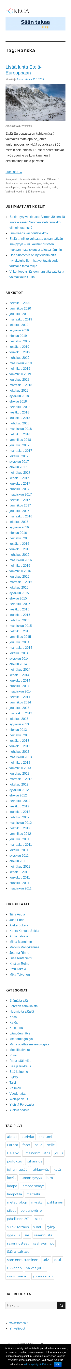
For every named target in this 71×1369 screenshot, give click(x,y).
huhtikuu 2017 (19, 489)
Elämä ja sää (18, 1000)
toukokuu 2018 (19, 418)
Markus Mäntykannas (24, 947)
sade (54, 187)
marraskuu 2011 (20, 844)
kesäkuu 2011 (19, 872)
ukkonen (14, 1268)
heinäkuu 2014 (19, 669)
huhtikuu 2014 (19, 686)
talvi (46, 1260)
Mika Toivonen (19, 974)
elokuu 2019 (18, 335)
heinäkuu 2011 (19, 866)
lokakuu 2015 (18, 587)
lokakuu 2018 (18, 390)
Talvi (43, 179)
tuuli (58, 1260)
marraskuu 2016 (20, 516)
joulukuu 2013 (19, 708)
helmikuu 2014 (19, 697)
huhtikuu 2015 (19, 620)
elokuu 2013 (18, 729)
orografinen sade (30, 187)
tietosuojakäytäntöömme (37, 1364)
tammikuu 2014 (20, 702)
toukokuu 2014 (19, 680)
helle (51, 1145)
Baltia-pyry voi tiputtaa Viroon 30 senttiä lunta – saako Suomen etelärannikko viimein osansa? (37, 222)
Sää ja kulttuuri (19, 1252)
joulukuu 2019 (19, 314)
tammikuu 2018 (20, 439)
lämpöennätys (33, 1186)
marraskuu (35, 1194)
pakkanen (55, 1202)
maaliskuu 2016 (20, 560)
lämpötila (14, 1194)
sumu (37, 1227)
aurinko (28, 1137)
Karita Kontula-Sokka (24, 930)
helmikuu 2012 (19, 828)
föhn (26, 1145)
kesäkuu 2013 (19, 740)
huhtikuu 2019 (19, 357)
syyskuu (13, 1235)
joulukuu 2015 (19, 576)
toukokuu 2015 (19, 614)
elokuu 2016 (18, 532)
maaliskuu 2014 (20, 691)
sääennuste (43, 1235)
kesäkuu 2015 (19, 609)
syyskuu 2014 (19, 658)
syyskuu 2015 (19, 593)
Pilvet (13, 1055)
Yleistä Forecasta (21, 1104)
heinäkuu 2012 (19, 801)
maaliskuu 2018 (20, 428)
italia (45, 183)
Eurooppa (35, 183)
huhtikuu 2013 (19, 751)
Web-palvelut (18, 1099)
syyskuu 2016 (19, 527)
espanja (24, 183)
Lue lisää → (14, 172)
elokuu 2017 (18, 467)
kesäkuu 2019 (19, 346)
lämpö (12, 1186)
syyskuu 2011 (19, 855)
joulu (58, 1153)
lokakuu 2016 (18, 521)
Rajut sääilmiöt (19, 1060)
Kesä (13, 1017)
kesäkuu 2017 (19, 478)
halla (38, 1145)
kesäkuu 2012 (19, 806)
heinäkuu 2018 (19, 407)
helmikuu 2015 (19, 631)
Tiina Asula (17, 914)
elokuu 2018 (18, 401)
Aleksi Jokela (18, 925)
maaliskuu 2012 (20, 822)
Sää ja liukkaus (20, 1066)
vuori (19, 191)
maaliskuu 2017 (20, 494)
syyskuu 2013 (19, 724)
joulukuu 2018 (19, 379)
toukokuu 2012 (19, 811)
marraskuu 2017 (20, 450)
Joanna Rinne (19, 952)
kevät (11, 1178)
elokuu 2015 (18, 598)
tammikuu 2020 (20, 308)
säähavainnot (43, 1243)
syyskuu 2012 (19, 790)
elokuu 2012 (18, 795)
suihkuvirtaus (18, 1227)
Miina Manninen (20, 941)
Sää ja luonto (18, 1071)
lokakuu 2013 (18, 718)
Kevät (13, 1022)
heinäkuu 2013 (19, 735)
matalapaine (12, 187)
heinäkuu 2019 (19, 341)
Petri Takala (17, 969)
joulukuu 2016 (19, 511)
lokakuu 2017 (18, 456)
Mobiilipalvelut (19, 1049)
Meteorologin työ (21, 1039)
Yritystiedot (17, 1328)
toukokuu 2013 (19, 746)
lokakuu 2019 (18, 325)
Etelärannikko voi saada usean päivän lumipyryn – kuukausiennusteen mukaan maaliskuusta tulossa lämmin (36, 244)
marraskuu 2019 (20, 319)
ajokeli (12, 1137)
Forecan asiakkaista (23, 1006)
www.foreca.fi (17, 1276)
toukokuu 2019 (19, 352)
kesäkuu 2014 (19, 675)
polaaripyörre (31, 1210)
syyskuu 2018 (19, 396)
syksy (51, 1227)
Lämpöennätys (19, 1033)
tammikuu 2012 (20, 833)
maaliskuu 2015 (20, 625)
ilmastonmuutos (37, 1153)
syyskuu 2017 (19, 461)
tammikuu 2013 (20, 768)
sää (27, 1235)
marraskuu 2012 (20, 779)
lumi (52, 183)
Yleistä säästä (19, 1110)
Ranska (45, 187)
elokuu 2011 (18, 861)
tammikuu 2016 (20, 571)
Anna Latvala (24, 79)
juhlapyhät (40, 1169)
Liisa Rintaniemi (20, 958)
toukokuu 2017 (19, 483)
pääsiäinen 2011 (19, 1219)
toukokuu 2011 (19, 877)
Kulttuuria (16, 1028)
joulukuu (14, 1161)
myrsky (37, 1202)
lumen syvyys (31, 1178)
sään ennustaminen (22, 1260)
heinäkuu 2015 (19, 604)
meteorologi (17, 1202)
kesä (57, 1169)
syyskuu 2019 (19, 330)
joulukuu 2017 (19, 445)
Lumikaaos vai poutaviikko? (28, 233)
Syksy (13, 1077)
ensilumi (45, 1137)
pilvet (11, 1210)
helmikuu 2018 (19, 434)
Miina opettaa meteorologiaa (29, 1044)
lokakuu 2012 (18, 784)
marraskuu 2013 (20, 713)
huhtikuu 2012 (19, 817)
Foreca (12, 1145)
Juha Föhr (16, 920)
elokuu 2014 (18, 664)
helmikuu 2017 (19, 500)
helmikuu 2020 (19, 303)
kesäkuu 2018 (19, 412)
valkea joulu (36, 1268)
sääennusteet (18, 1243)
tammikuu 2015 (20, 636)
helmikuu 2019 (19, 368)
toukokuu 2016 (19, 549)
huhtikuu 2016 (19, 554)
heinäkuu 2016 (19, 538)
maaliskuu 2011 (20, 888)
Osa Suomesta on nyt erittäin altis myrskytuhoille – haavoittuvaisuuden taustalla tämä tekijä (34, 260)
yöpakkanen (43, 1276)
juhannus (34, 1161)
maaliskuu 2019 (20, 363)
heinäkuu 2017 (19, 472)
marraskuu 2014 (20, 647)
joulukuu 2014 (19, 642)
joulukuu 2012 (19, 773)
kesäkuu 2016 (19, 543)
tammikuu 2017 (20, 505)
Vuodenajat (17, 1093)
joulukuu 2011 (19, 839)
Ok (57, 1364)
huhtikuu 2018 (19, 423)
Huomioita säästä (29, 179)
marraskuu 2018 (20, 385)
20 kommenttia (36, 191)
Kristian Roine (19, 963)
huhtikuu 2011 (19, 883)
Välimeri (51, 179)
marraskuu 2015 (20, 582)
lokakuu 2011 (18, 850)
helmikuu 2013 (19, 762)
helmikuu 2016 (19, 565)
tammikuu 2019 (20, 374)
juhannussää (17, 1169)
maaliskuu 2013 (20, 757)
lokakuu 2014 (18, 653)
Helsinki (13, 1153)
